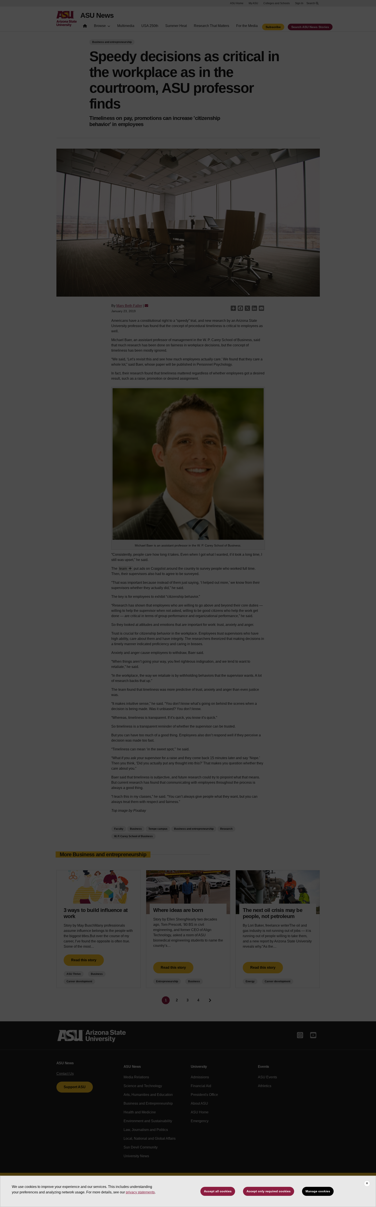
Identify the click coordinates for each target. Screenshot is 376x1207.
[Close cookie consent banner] (367, 1183)
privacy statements (140, 1192)
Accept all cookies (218, 1191)
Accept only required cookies (268, 1191)
